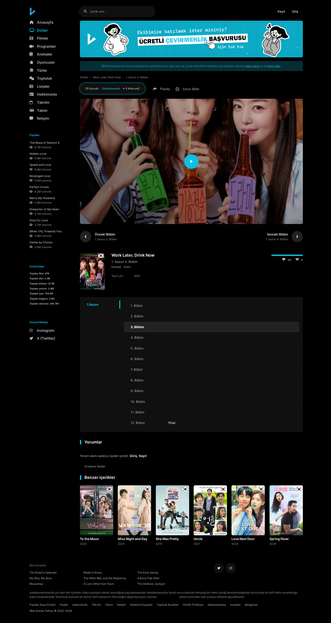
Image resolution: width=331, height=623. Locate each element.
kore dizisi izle (255, 596)
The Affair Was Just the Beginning (105, 578)
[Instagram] (231, 568)
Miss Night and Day (132, 539)
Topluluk (44, 78)
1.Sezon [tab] (93, 304)
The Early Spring (147, 572)
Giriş (295, 11)
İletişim (43, 118)
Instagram (45, 330)
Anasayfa (45, 22)
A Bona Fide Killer (148, 578)
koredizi (235, 604)
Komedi (116, 267)
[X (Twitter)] (219, 568)
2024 (121, 543)
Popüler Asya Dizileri (42, 604)
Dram (127, 267)
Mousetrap (36, 583)
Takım (42, 110)
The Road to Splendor (43, 572)
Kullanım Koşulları (141, 604)
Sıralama (94, 466)
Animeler (44, 54)
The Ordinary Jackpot (151, 583)
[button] (162, 89)
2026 (273, 543)
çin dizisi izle (272, 596)
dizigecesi (251, 604)
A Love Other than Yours (99, 583)
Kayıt (281, 11)
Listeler (43, 86)
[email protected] (168, 596)
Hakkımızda (47, 94)
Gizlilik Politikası (193, 604)
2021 (197, 543)
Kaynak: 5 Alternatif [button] (113, 88)
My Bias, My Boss (40, 578)
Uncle (198, 539)
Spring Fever (279, 539)
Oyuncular (46, 62)
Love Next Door (243, 539)
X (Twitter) (46, 338)
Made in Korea (93, 572)
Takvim (43, 102)
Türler (42, 70)
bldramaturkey (217, 604)
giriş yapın (252, 66)
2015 (159, 543)
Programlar (46, 46)
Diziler (42, 30)
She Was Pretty (167, 539)
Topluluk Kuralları (168, 604)
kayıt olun (274, 66)
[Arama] (87, 11)
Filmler (42, 38)
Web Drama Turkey (41, 610)
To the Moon (89, 539)
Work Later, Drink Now (107, 77)
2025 (83, 543)
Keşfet (64, 604)
